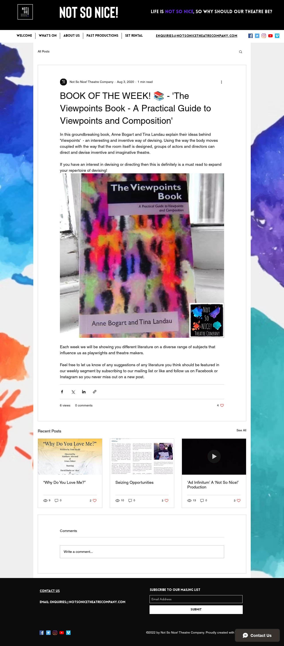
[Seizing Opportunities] (142, 457)
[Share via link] (95, 392)
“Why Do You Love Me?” (64, 482)
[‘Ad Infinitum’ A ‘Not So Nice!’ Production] (214, 457)
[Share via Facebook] (62, 392)
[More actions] (221, 82)
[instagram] (264, 36)
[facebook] (250, 36)
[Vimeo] (277, 36)
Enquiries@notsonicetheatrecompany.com (87, 602)
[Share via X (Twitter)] (73, 392)
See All (241, 430)
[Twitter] (257, 36)
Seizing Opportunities (134, 482)
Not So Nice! (90, 11)
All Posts (43, 51)
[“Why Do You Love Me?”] (70, 457)
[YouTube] (270, 36)
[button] (241, 51)
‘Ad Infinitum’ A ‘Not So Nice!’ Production (213, 484)
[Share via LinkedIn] (84, 392)
